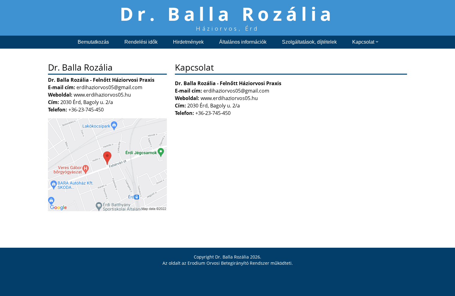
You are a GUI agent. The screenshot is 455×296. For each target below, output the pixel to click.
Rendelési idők (141, 42)
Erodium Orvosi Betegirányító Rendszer (228, 263)
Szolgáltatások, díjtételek (309, 42)
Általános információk (242, 42)
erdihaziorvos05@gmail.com (236, 90)
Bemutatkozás (93, 42)
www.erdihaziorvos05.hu (229, 98)
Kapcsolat (363, 42)
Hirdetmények (188, 42)
